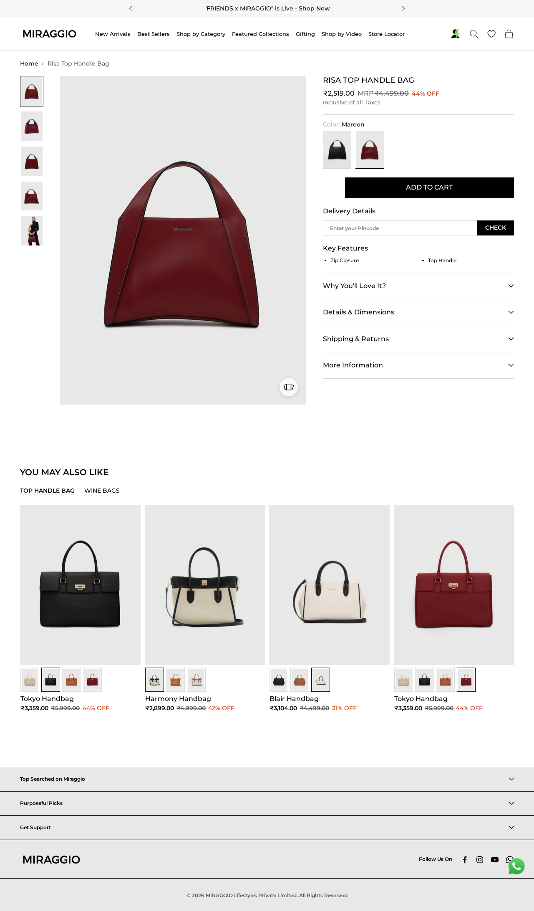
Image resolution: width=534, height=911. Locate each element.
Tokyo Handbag (47, 699)
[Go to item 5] (31, 230)
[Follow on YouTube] (495, 859)
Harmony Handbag (178, 699)
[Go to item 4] (31, 196)
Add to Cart (429, 187)
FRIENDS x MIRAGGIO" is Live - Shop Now (268, 8)
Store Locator (386, 33)
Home (29, 63)
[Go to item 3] (31, 161)
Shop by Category (200, 33)
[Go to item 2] (31, 126)
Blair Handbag (294, 699)
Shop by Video (342, 33)
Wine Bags (102, 490)
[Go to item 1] (31, 91)
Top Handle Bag (47, 490)
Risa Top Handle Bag (78, 63)
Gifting (305, 33)
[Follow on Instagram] (480, 859)
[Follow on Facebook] (465, 859)
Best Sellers (153, 33)
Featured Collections (260, 33)
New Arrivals (113, 33)
